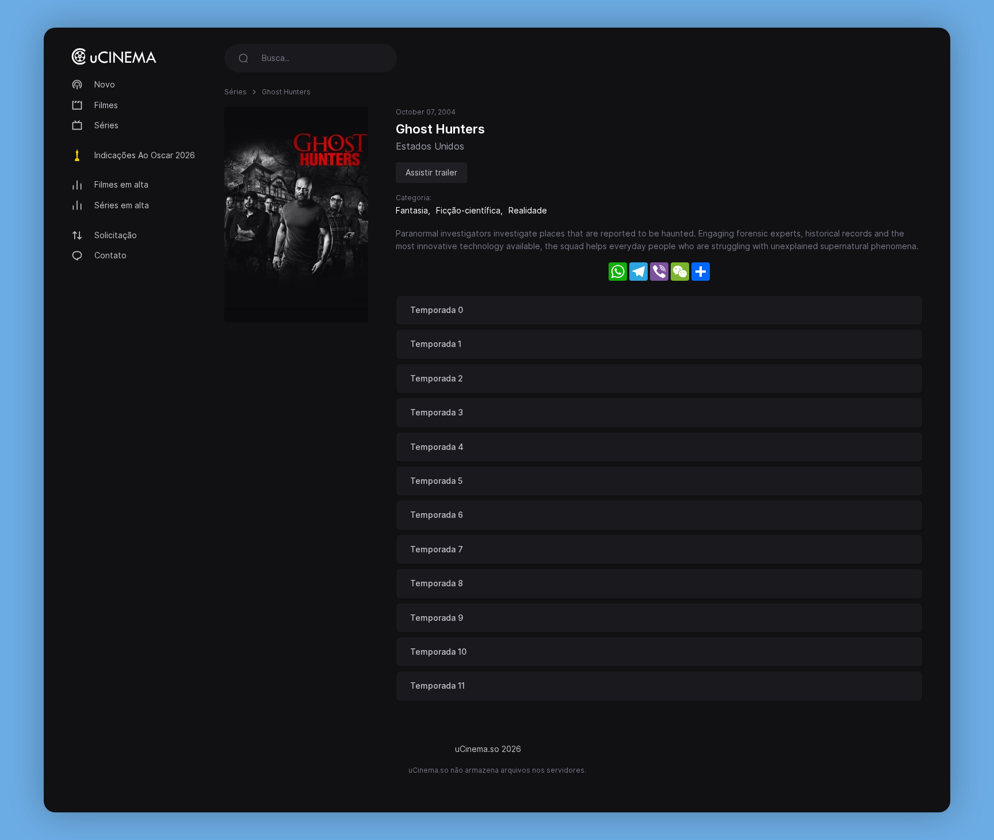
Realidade (528, 210)
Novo (104, 84)
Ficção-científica (468, 210)
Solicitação (115, 235)
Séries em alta (121, 205)
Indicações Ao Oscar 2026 (144, 155)
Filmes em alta (121, 184)
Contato (110, 255)
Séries (106, 125)
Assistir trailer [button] (431, 172)
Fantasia (412, 210)
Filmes (106, 105)
